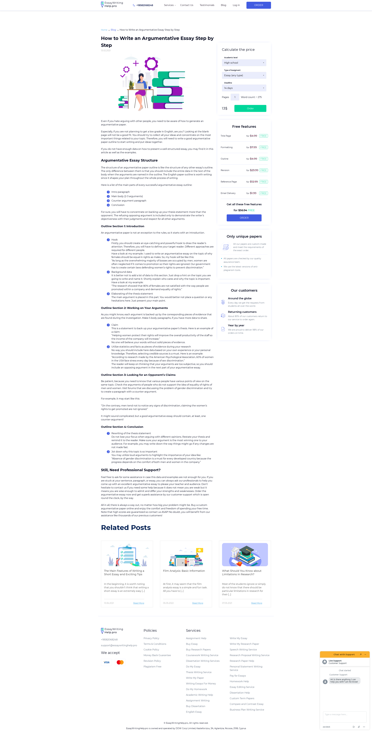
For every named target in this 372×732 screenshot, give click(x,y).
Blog (223, 5)
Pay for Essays (238, 675)
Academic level (230, 57)
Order (258, 5)
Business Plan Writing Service (247, 709)
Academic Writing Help (199, 695)
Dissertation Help (240, 692)
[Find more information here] (345, 690)
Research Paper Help (242, 661)
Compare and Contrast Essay (247, 704)
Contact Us (186, 5)
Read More (138, 603)
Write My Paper (195, 678)
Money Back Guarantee (157, 655)
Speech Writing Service (243, 649)
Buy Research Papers (198, 649)
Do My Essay (193, 666)
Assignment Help (196, 638)
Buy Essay (192, 644)
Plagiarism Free (152, 666)
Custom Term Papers (242, 698)
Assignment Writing (198, 700)
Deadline (228, 83)
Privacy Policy (151, 638)
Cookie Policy (151, 649)
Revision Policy (152, 661)
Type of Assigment (232, 70)
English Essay (194, 712)
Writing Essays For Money (201, 683)
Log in (236, 5)
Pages (225, 97)
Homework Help (239, 681)
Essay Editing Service (242, 687)
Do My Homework (196, 689)
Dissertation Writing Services (203, 661)
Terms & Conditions (155, 644)
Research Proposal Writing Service (250, 655)
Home (104, 30)
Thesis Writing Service (199, 672)
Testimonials (207, 5)
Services (169, 5)
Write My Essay (238, 638)
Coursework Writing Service (202, 655)
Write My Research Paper (244, 644)
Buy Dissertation (195, 706)
